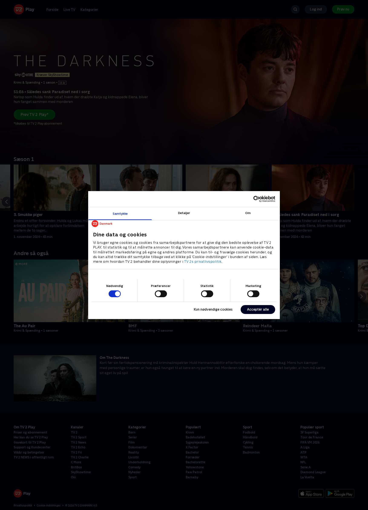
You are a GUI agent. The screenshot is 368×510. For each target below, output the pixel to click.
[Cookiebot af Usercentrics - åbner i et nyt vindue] (256, 199)
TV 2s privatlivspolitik (203, 262)
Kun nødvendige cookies (213, 309)
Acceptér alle (258, 309)
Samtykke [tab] (120, 213)
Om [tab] (248, 213)
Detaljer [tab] (184, 213)
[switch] (161, 293)
